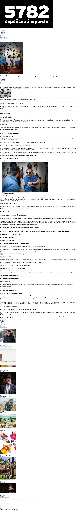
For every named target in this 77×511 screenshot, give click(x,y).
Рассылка (1, 35)
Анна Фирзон (2, 456)
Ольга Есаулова (2, 79)
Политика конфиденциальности (5, 37)
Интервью (3, 30)
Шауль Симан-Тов (3, 412)
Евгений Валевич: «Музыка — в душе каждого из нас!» (8, 328)
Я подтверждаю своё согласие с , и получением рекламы (22, 499)
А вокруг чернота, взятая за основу (5, 494)
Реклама (1, 508)
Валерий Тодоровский (3, 343)
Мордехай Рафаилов (3, 430)
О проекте (1, 507)
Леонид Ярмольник (3, 395)
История (3, 32)
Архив (3, 34)
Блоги (3, 33)
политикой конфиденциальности (16, 499)
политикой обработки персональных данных (28, 499)
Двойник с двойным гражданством (5, 369)
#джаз (1, 322)
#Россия (1, 82)
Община (3, 31)
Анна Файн (2, 496)
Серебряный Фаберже (3, 327)
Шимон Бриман (2, 482)
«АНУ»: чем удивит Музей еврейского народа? (7, 480)
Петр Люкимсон (2, 371)
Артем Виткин (2, 345)
